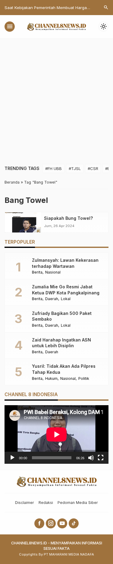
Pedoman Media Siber (78, 502)
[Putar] (12, 458)
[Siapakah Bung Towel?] (23, 222)
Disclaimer (24, 502)
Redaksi (46, 502)
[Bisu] (91, 458)
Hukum (51, 379)
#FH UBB (53, 168)
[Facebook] (39, 523)
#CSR (93, 168)
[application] (56, 434)
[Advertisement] (56, 98)
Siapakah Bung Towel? (68, 218)
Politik (83, 379)
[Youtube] (62, 523)
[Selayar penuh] (101, 458)
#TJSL (75, 168)
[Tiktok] (74, 523)
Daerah (51, 299)
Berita (37, 272)
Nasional (53, 272)
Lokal (66, 299)
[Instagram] (51, 523)
